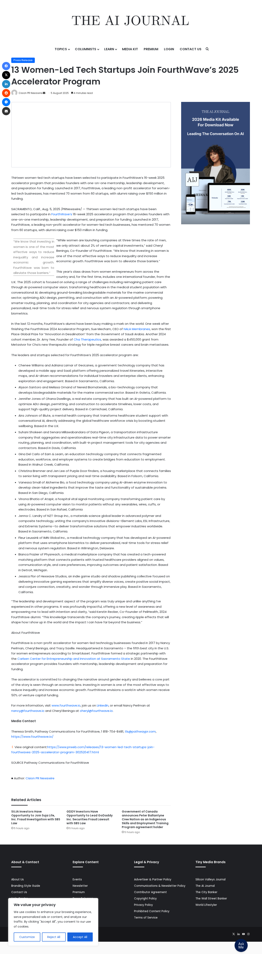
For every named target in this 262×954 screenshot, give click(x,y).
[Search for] (207, 49)
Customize (27, 937)
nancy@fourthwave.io (27, 711)
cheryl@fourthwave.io (96, 711)
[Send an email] (44, 93)
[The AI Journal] (130, 21)
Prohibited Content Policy (151, 911)
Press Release (23, 60)
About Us (17, 879)
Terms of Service (146, 918)
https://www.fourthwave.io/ (32, 736)
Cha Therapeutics (87, 339)
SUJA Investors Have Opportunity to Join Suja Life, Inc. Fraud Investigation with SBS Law (35, 817)
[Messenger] (6, 102)
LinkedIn (102, 705)
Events (77, 879)
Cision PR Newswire (30, 93)
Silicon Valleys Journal (210, 879)
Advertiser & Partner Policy (152, 879)
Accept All (80, 937)
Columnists (85, 49)
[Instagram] (248, 934)
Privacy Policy (143, 905)
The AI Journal (205, 886)
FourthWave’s (61, 214)
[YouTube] (243, 934)
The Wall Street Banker (211, 898)
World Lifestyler (206, 905)
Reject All (53, 937)
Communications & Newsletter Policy (159, 886)
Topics (61, 49)
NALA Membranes (137, 329)
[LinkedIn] (238, 934)
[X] (233, 934)
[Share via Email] (6, 111)
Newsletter (80, 886)
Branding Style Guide (25, 886)
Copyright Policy (145, 898)
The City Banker (206, 892)
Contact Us (190, 49)
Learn (109, 49)
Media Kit (130, 49)
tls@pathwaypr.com (140, 731)
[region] (53, 922)
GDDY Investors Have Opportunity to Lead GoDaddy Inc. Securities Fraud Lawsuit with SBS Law (90, 817)
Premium (151, 49)
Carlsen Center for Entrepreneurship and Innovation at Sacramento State (73, 659)
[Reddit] (6, 93)
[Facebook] (6, 66)
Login (169, 49)
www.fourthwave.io (66, 705)
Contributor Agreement (150, 892)
